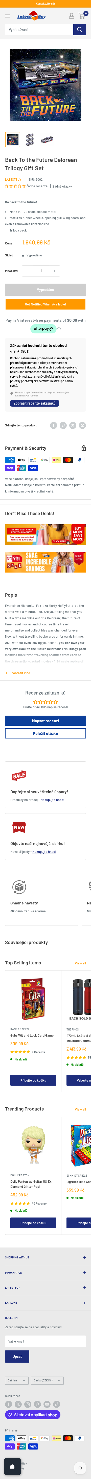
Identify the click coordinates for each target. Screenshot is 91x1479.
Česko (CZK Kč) (43, 1380)
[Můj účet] (71, 16)
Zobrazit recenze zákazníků (35, 403)
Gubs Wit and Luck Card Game (32, 1035)
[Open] (12, 1466)
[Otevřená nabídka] (7, 16)
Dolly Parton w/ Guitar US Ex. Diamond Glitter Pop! (31, 1184)
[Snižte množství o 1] (27, 271)
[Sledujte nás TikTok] (56, 1404)
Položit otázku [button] (45, 733)
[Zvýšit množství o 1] (54, 271)
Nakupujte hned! (52, 800)
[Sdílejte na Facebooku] (53, 425)
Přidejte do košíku (33, 1080)
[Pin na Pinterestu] (63, 425)
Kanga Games (19, 1029)
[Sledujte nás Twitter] (18, 1404)
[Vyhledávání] (79, 29)
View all (80, 963)
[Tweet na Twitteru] (72, 425)
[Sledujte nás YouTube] (47, 1404)
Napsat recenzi (45, 720)
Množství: (12, 271)
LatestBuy (13, 179)
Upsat (17, 1356)
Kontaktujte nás (45, 3)
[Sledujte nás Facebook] (8, 1404)
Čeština (12, 1380)
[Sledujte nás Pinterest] (37, 1404)
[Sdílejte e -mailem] (82, 425)
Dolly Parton (19, 1175)
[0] (82, 16)
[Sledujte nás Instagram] (27, 1404)
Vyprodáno (45, 289)
